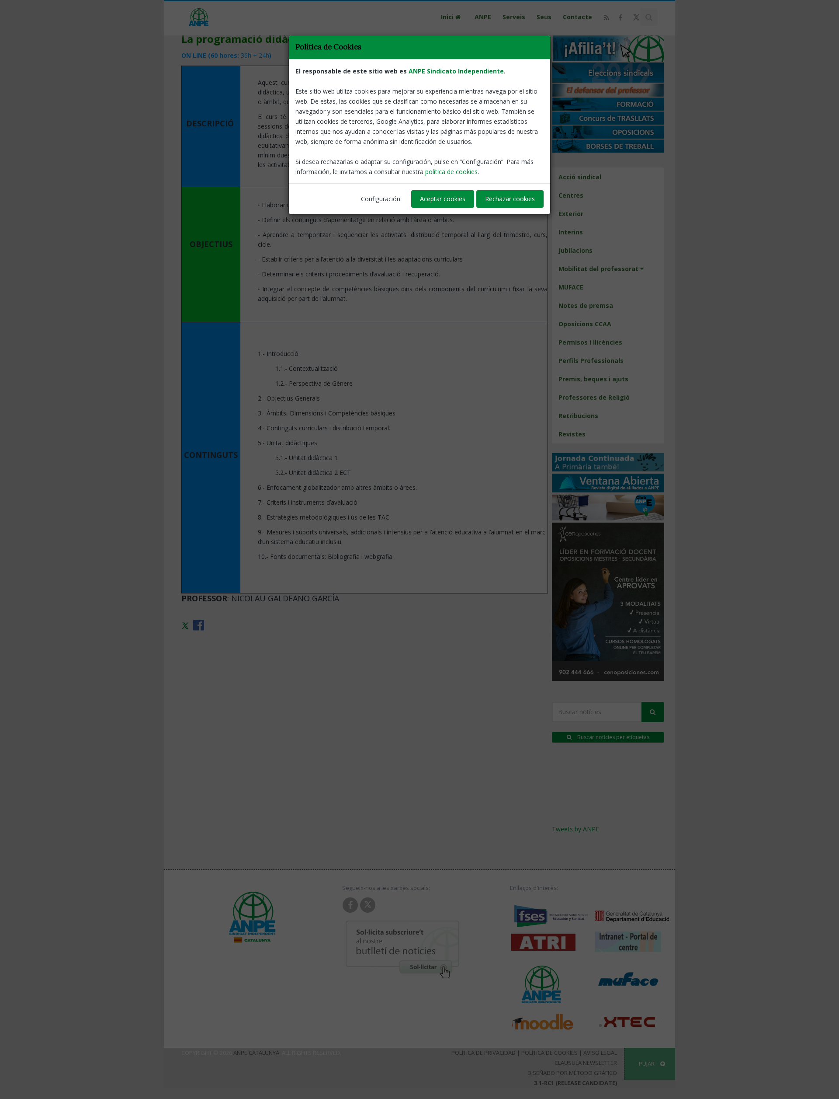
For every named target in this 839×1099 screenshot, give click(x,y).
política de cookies (451, 171)
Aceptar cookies (442, 199)
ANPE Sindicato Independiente (456, 71)
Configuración (380, 199)
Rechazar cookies (510, 199)
